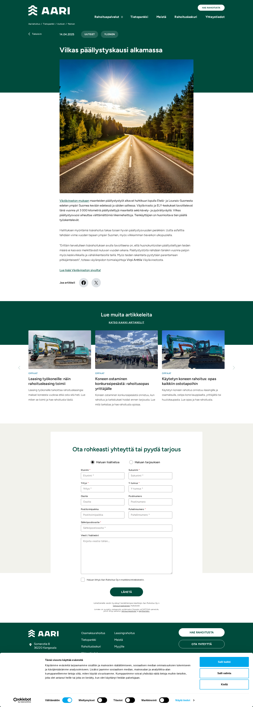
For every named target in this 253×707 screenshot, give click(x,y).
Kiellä (224, 684)
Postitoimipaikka (90, 509)
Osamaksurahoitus (93, 633)
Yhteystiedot (215, 17)
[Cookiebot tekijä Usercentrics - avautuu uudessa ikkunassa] (22, 700)
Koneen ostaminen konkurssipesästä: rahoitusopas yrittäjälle (122, 383)
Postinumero (135, 496)
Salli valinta (224, 673)
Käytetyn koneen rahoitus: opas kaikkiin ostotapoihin (189, 381)
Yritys (85, 483)
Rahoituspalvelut (106, 17)
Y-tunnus (134, 483)
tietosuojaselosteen (121, 606)
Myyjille (119, 646)
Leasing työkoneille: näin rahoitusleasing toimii (49, 381)
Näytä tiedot (182, 700)
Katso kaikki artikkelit (126, 322)
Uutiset (90, 34)
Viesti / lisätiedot (90, 535)
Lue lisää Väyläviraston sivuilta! (80, 270)
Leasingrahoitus (124, 633)
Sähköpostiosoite (91, 522)
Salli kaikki (224, 661)
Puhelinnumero (137, 509)
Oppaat (33, 373)
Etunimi (86, 470)
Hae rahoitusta (211, 8)
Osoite (84, 496)
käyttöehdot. (144, 611)
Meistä (161, 17)
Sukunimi (134, 470)
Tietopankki (139, 17)
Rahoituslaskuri (186, 17)
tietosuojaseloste (129, 611)
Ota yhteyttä (202, 644)
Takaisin (37, 34)
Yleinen (109, 34)
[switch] (102, 700)
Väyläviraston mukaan (74, 200)
